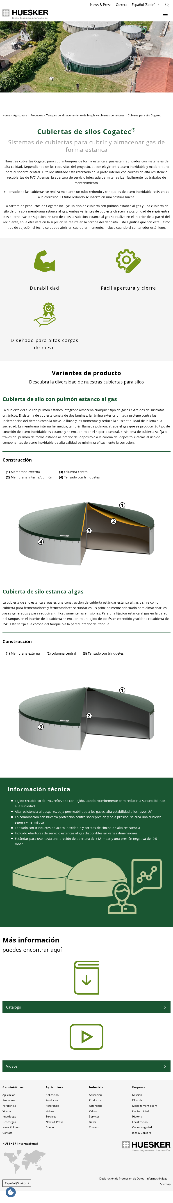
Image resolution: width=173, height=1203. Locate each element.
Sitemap (165, 1184)
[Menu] (165, 14)
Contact (7, 1133)
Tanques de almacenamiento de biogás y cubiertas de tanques (85, 115)
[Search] (167, 4)
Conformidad (140, 1111)
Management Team (144, 1106)
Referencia (9, 1106)
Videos (12, 1066)
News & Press (100, 4)
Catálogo (13, 1007)
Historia (137, 1116)
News (92, 1122)
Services (51, 1116)
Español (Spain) (143, 4)
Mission (137, 1095)
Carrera (121, 4)
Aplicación (8, 1095)
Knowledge (9, 1116)
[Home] (25, 14)
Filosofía (137, 1100)
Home (6, 115)
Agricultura (20, 115)
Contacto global (142, 1127)
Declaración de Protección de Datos (121, 1178)
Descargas (9, 1122)
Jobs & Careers (141, 1133)
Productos (36, 115)
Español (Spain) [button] (15, 1183)
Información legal (157, 1178)
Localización (140, 1122)
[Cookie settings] (11, 1192)
